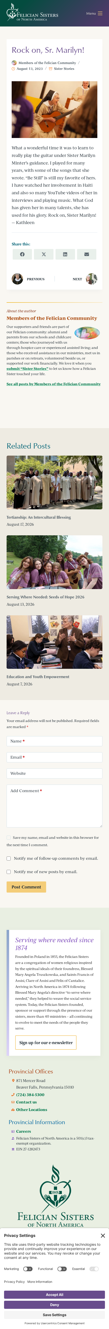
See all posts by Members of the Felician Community (54, 383)
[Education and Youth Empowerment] (54, 642)
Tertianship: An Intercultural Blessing (39, 517)
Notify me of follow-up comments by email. (56, 858)
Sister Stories (64, 68)
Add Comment (26, 790)
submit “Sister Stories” (27, 368)
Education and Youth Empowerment (38, 676)
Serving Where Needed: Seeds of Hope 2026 (45, 597)
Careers (23, 1131)
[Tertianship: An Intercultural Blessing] (54, 482)
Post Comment (26, 887)
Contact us (26, 1101)
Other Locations (31, 1109)
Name (17, 741)
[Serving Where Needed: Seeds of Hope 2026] (54, 562)
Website (18, 773)
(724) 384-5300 (30, 1094)
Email (17, 757)
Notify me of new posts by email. (45, 871)
